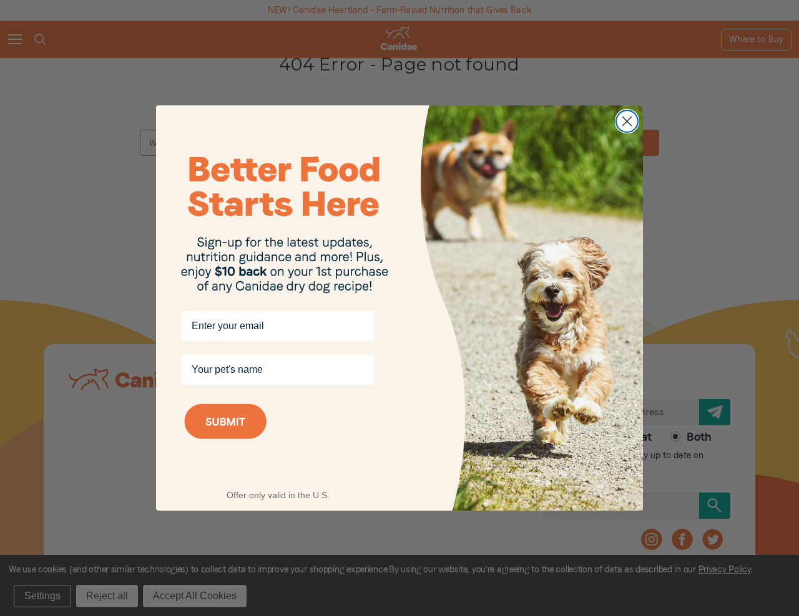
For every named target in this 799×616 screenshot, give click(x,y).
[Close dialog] (627, 121)
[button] (278, 438)
